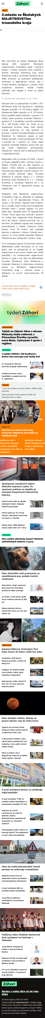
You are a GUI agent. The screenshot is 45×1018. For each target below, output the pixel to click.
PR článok (6, 350)
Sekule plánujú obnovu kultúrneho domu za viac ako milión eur (14, 611)
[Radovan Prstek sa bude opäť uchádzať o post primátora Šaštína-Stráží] (36, 960)
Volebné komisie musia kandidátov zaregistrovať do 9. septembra (14, 376)
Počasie (5, 385)
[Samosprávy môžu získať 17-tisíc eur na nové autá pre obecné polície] (36, 683)
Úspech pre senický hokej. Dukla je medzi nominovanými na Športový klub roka (15, 730)
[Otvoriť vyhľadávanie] (42, 3)
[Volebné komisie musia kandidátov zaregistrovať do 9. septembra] (36, 376)
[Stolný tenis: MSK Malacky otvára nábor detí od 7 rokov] (36, 526)
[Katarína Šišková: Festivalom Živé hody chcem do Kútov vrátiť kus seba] (22, 630)
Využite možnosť (15, 1002)
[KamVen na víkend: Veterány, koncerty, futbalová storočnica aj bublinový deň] (22, 412)
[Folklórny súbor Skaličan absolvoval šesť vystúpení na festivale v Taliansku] (22, 920)
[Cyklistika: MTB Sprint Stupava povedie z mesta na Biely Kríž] (36, 660)
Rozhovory (7, 645)
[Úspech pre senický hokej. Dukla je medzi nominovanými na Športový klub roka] (36, 729)
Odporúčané (7, 327)
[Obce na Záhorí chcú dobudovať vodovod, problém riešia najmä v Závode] (36, 755)
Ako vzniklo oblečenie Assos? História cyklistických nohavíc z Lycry (22, 540)
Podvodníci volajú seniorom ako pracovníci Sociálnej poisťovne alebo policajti (14, 588)
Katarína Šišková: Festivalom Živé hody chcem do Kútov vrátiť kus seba (22, 650)
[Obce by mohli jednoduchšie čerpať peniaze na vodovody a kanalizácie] (22, 852)
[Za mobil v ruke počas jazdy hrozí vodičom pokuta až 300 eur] (36, 599)
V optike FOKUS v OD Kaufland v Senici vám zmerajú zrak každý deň (21, 355)
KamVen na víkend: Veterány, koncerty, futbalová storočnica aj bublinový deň (20, 433)
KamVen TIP (6, 427)
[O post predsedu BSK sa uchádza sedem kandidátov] (36, 889)
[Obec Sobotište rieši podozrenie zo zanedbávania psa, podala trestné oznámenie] (22, 558)
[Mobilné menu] (3, 3)
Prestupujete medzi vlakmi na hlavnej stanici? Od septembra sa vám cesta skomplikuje (15, 832)
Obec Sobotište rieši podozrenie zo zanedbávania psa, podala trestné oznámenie (21, 576)
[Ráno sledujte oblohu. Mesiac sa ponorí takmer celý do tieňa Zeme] (22, 703)
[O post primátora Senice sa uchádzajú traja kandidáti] (22, 775)
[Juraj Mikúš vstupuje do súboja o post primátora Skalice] (36, 949)
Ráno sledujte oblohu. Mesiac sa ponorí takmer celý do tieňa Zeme (20, 719)
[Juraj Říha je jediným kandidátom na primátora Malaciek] (36, 900)
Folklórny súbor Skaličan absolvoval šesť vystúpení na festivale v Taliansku (21, 937)
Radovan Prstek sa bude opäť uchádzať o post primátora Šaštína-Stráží (14, 960)
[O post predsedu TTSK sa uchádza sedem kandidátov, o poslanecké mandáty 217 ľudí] (36, 801)
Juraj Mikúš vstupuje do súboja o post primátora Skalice (12, 949)
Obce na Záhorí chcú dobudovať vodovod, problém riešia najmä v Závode (14, 755)
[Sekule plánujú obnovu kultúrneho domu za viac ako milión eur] (36, 611)
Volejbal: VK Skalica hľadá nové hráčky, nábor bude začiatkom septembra (13, 672)
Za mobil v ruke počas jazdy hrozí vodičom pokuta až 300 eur (14, 599)
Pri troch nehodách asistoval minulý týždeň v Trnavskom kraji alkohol (14, 972)
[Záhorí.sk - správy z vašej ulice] (22, 3)
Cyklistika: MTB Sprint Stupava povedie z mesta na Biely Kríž (14, 660)
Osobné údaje (36, 1002)
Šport (5, 10)
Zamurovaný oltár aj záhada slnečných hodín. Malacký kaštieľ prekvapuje (14, 504)
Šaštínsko (6, 295)
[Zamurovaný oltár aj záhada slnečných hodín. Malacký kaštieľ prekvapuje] (36, 503)
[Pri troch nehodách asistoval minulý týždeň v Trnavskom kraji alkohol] (36, 972)
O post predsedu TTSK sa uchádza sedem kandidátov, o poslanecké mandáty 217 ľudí (14, 801)
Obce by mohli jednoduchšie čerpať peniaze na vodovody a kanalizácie (21, 868)
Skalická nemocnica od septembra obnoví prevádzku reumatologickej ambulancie (14, 878)
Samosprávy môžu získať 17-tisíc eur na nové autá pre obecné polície (14, 684)
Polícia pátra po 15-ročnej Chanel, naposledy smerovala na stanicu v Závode (14, 515)
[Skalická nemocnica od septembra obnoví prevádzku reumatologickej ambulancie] (36, 878)
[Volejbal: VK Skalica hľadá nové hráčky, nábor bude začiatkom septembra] (36, 672)
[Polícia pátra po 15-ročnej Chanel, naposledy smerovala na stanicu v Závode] (36, 515)
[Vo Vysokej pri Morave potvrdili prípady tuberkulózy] (36, 365)
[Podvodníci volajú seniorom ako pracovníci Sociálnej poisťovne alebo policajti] (36, 588)
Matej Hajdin (21, 98)
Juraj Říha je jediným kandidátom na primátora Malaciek (13, 900)
